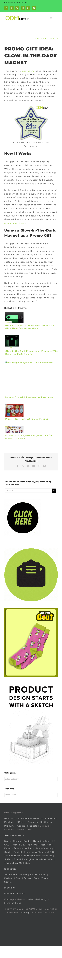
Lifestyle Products (27, 822)
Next (53, 38)
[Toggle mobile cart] (51, 17)
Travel (45, 878)
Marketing (41, 899)
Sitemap (25, 912)
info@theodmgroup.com (16, 2)
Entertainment (38, 874)
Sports (27, 878)
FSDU (8, 859)
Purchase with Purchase (38, 855)
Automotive (11, 874)
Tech (36, 878)
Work (21, 835)
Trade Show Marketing (17, 863)
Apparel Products (27, 825)
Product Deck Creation (37, 841)
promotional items (14, 223)
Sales (30, 899)
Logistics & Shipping (36, 851)
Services (9, 835)
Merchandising (12, 903)
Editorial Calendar (14, 893)
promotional (29, 71)
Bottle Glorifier (45, 859)
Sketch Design (12, 841)
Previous (42, 38)
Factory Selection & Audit (19, 848)
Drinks (24, 874)
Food (18, 878)
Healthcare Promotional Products (23, 818)
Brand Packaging (24, 859)
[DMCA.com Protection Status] (31, 918)
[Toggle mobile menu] (56, 17)
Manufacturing (44, 848)
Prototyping (45, 844)
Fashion (8, 878)
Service (9, 881)
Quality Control (13, 851)
